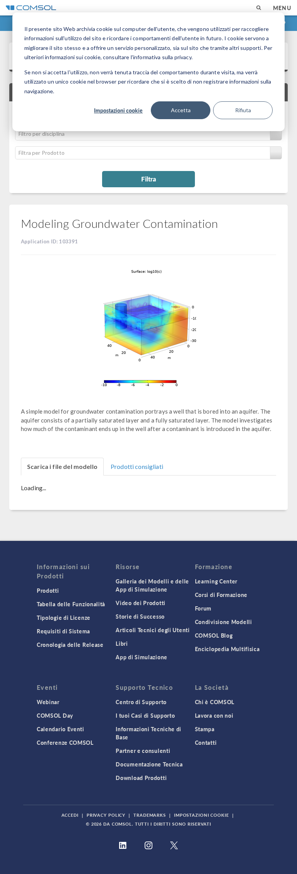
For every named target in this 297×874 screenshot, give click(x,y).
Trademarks (149, 815)
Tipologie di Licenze (63, 617)
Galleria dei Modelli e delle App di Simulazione (152, 585)
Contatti (206, 742)
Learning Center (216, 581)
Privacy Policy (106, 815)
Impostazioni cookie (118, 110)
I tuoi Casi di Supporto (145, 715)
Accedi (70, 815)
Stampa (205, 729)
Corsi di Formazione (221, 595)
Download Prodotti (141, 778)
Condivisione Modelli (223, 622)
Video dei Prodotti (141, 603)
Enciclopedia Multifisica (227, 649)
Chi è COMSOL (214, 702)
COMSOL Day (55, 715)
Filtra (148, 178)
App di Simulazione (141, 657)
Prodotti (48, 590)
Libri (122, 643)
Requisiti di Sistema (63, 631)
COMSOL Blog (214, 635)
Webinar (48, 702)
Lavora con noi (214, 715)
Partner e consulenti (143, 750)
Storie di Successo (140, 616)
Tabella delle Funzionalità (71, 604)
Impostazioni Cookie (201, 815)
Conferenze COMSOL (65, 742)
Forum (203, 608)
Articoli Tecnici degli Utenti (152, 630)
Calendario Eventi (60, 729)
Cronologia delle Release (70, 644)
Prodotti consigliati (137, 466)
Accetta (181, 110)
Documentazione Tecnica (149, 764)
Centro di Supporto (141, 702)
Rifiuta (243, 110)
